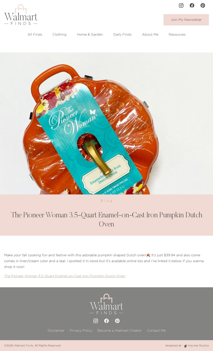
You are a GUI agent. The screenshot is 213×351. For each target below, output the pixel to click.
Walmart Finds (23, 345)
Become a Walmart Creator (120, 330)
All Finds (35, 34)
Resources (177, 34)
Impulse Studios (198, 345)
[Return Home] (20, 14)
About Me (150, 34)
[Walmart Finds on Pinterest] (203, 5)
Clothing (60, 34)
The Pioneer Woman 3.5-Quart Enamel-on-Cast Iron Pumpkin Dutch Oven (64, 276)
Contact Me (156, 330)
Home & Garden (90, 34)
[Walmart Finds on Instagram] (181, 5)
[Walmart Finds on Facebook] (192, 5)
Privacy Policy (81, 330)
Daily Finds (122, 34)
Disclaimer (56, 330)
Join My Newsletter (186, 20)
